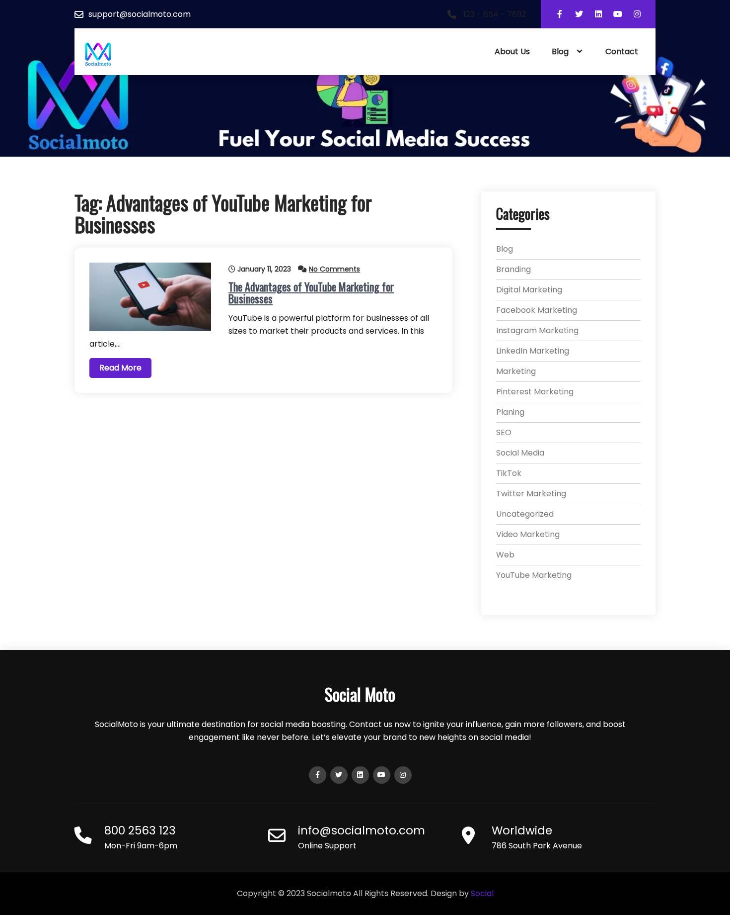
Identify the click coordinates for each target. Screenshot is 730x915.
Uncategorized (525, 514)
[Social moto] (98, 54)
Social (482, 893)
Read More (120, 367)
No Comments (334, 269)
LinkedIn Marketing (532, 351)
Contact (621, 51)
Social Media (520, 452)
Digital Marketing (529, 289)
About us (512, 51)
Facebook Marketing (536, 310)
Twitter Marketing (531, 493)
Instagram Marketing (537, 330)
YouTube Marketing (534, 575)
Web (505, 554)
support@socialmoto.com (139, 14)
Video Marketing (528, 534)
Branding (513, 269)
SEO (503, 432)
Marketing (516, 371)
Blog (560, 51)
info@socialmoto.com (361, 830)
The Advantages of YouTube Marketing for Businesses (311, 292)
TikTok (508, 473)
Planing (510, 412)
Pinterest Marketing (535, 391)
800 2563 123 (140, 830)
